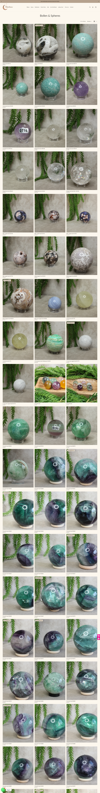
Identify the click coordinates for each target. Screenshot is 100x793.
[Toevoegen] (31, 60)
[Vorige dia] (5, 43)
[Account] (92, 7)
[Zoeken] (89, 7)
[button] (89, 21)
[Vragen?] (3, 790)
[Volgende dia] (31, 43)
